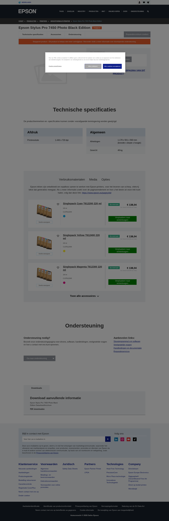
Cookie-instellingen (55, 66)
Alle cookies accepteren (112, 66)
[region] (85, 62)
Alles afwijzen (93, 66)
